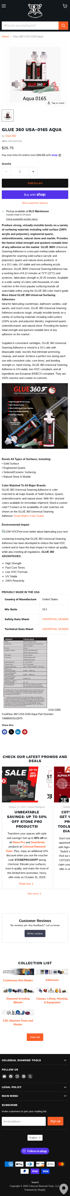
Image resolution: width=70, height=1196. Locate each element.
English (33, 1137)
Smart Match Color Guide (28, 515)
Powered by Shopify (35, 1189)
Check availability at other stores (22, 219)
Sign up (55, 1121)
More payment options (35, 202)
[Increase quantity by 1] (33, 171)
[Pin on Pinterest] (24, 732)
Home (5, 36)
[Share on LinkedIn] (18, 732)
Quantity (6, 163)
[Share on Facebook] (4, 732)
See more (33, 893)
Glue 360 (10, 135)
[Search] (63, 25)
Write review (35, 933)
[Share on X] (11, 732)
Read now (25, 883)
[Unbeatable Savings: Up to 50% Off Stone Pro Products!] (27, 784)
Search (35, 1182)
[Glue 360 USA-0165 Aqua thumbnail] (7, 115)
